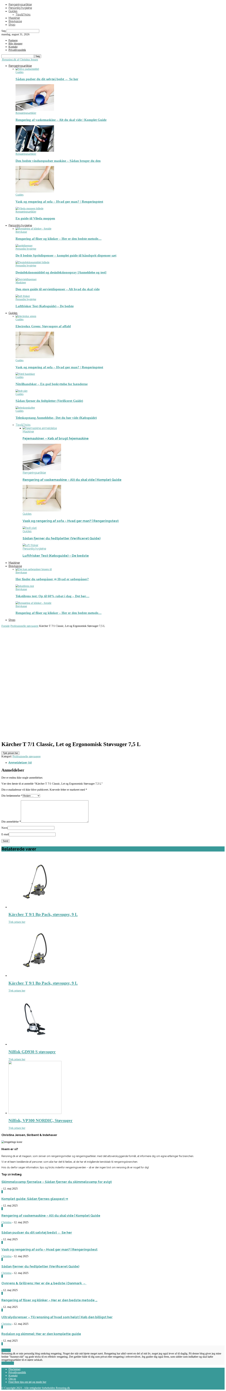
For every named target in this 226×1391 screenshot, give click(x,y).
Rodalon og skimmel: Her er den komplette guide (41, 1334)
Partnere (13, 40)
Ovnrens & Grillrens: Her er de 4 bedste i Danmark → (44, 1283)
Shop (11, 24)
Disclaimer (14, 1369)
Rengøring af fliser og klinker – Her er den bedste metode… (59, 239)
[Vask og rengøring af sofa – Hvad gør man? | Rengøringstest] (35, 191)
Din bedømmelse (11, 795)
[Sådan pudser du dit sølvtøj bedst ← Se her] (27, 68)
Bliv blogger (15, 43)
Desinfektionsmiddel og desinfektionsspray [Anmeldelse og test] (61, 272)
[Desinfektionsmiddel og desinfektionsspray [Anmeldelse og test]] (32, 262)
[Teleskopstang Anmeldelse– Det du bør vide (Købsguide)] (25, 407)
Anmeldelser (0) (20, 762)
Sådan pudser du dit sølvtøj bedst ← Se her (47, 79)
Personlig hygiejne (20, 8)
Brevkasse (15, 21)
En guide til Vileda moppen (35, 218)
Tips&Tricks (23, 14)
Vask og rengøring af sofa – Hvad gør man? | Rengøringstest (59, 201)
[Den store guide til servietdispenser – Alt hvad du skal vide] (26, 279)
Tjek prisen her (10, 753)
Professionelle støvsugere (24, 625)
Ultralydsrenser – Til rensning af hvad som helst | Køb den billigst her (57, 1317)
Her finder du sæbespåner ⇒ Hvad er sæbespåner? (52, 579)
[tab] (116, 762)
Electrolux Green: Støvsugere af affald (43, 326)
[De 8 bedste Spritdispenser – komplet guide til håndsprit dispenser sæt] (24, 245)
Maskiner (14, 18)
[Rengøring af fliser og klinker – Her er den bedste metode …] (33, 228)
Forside (5, 625)
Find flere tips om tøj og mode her (27, 1381)
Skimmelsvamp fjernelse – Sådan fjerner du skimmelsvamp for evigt (56, 1182)
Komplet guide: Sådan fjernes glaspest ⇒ (34, 1199)
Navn (4, 827)
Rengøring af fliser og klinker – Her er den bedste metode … (49, 1300)
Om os (12, 1378)
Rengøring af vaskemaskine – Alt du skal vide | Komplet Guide (61, 120)
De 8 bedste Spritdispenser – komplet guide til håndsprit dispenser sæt (66, 255)
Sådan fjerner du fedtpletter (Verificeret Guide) (49, 401)
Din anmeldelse (11, 821)
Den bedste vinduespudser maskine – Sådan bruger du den (58, 161)
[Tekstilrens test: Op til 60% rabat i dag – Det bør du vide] (25, 586)
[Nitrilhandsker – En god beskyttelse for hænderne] (25, 373)
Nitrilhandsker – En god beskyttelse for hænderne (52, 384)
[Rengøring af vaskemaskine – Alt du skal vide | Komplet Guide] (35, 109)
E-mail (5, 834)
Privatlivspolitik (17, 1372)
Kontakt (12, 46)
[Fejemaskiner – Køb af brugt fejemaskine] (40, 428)
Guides (12, 11)
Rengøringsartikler (20, 4)
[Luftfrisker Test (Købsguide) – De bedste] (23, 296)
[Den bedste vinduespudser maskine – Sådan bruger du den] (35, 150)
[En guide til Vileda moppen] (29, 208)
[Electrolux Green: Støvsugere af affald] (26, 316)
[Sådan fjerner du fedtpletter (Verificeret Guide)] (21, 390)
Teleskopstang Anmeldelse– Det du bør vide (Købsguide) (56, 418)
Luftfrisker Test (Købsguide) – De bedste (45, 306)
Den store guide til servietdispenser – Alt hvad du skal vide (58, 289)
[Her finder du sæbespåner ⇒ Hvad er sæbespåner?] (34, 569)
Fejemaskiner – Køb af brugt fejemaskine (56, 438)
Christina (6, 1222)
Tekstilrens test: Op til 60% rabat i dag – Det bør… (52, 596)
